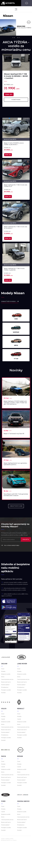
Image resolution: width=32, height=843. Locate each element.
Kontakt (3, 692)
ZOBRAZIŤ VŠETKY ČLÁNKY (16, 506)
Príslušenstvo (4, 687)
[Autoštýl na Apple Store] (16, 601)
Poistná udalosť (5, 684)
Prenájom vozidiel (6, 690)
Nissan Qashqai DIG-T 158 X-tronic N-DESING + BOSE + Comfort (16, 76)
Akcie (2, 676)
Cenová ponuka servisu (7, 679)
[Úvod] (5, 657)
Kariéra (3, 838)
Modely (3, 671)
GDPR (7, 838)
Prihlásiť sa (26, 539)
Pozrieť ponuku (16, 99)
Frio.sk (14, 840)
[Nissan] (26, 3)
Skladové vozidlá (5, 674)
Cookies (11, 838)
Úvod (2, 668)
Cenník (3, 719)
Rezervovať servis (6, 682)
